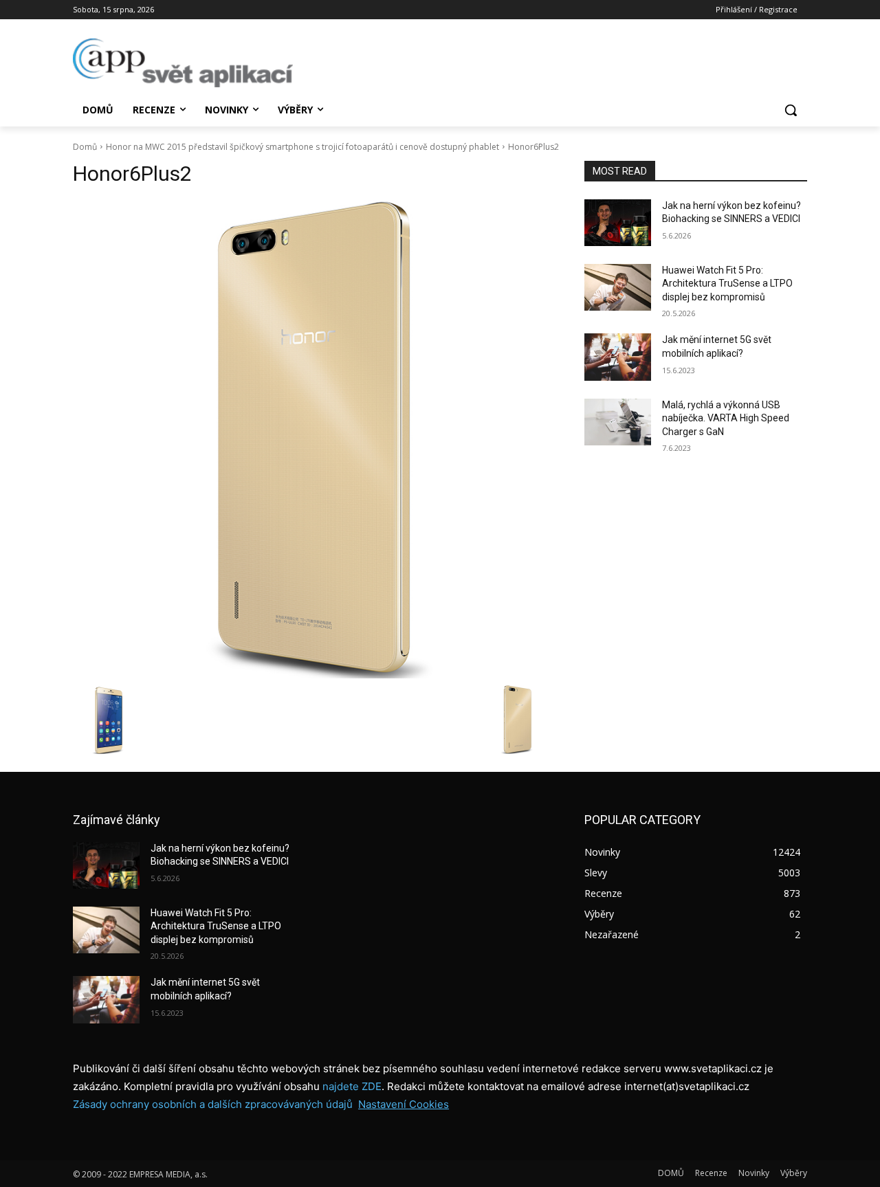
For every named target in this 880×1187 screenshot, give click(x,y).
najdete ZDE (352, 1086)
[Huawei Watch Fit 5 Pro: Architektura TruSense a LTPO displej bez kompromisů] (617, 287)
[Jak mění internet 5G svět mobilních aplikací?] (617, 356)
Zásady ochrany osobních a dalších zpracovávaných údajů (213, 1104)
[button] (790, 109)
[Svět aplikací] (183, 62)
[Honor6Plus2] (312, 439)
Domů (85, 147)
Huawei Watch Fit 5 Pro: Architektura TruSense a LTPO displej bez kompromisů (727, 283)
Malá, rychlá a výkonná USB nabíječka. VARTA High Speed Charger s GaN (725, 418)
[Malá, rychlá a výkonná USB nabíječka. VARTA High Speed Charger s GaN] (617, 422)
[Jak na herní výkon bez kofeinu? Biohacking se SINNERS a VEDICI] (617, 222)
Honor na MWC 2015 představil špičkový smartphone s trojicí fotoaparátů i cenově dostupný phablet (302, 147)
